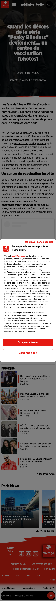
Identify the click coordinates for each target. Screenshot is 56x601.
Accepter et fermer (28, 342)
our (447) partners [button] (18, 256)
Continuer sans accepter (39, 241)
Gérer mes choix (28, 352)
